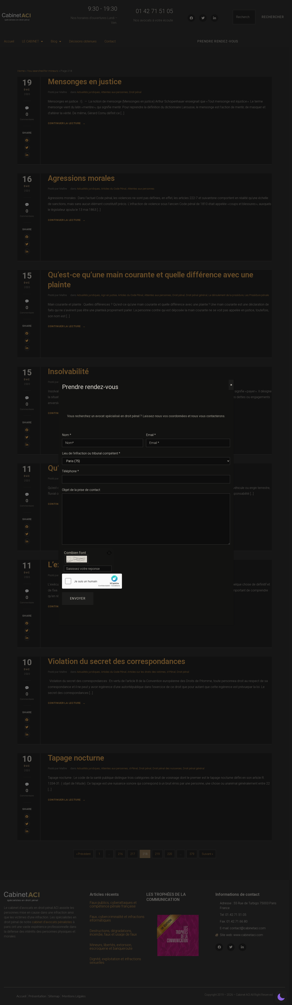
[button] (281, 997)
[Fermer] (231, 385)
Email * (151, 435)
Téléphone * (70, 471)
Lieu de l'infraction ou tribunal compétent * (91, 453)
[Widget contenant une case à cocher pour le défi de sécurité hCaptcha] (92, 581)
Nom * (66, 435)
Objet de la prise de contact (81, 490)
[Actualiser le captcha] (109, 552)
